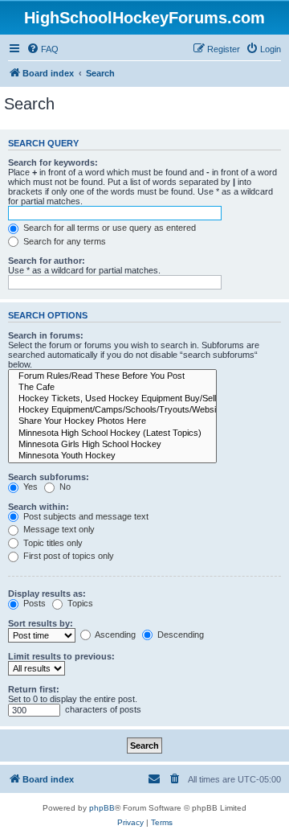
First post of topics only (67, 556)
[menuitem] (42, 49)
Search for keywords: (53, 162)
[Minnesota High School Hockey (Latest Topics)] (112, 433)
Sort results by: (40, 623)
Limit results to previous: (61, 656)
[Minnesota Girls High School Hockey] (112, 444)
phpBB (102, 807)
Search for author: (46, 260)
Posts (33, 603)
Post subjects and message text (85, 516)
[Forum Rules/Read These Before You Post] (112, 376)
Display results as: (47, 593)
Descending (179, 634)
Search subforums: (48, 477)
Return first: (33, 689)
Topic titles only (52, 543)
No (64, 486)
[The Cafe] (112, 387)
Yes (29, 486)
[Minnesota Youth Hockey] (112, 456)
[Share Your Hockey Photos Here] (112, 421)
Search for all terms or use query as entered (108, 227)
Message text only (58, 529)
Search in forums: (45, 335)
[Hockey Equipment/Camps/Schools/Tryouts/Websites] (112, 410)
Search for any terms (63, 241)
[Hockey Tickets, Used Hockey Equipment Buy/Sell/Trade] (112, 399)
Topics (79, 603)
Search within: (38, 506)
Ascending (114, 634)
